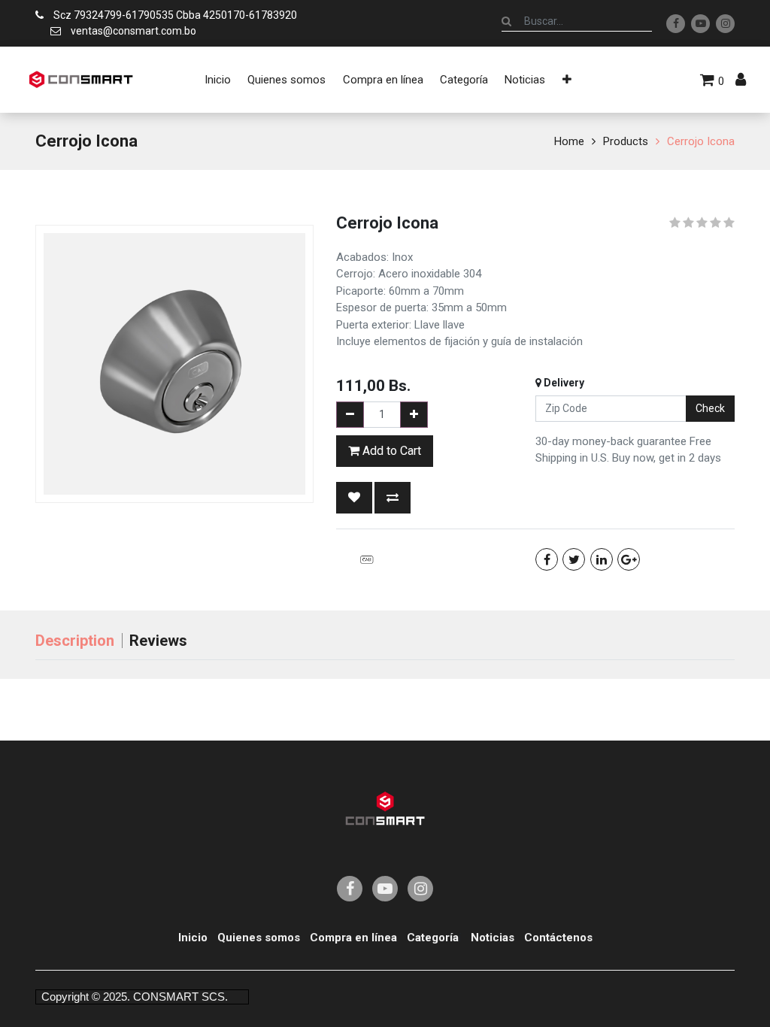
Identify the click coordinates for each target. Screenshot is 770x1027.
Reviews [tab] (158, 641)
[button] (567, 80)
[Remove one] (350, 414)
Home (569, 141)
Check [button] (710, 408)
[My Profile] (740, 79)
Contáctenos (558, 937)
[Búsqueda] (506, 21)
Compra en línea (353, 937)
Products (625, 141)
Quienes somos (258, 937)
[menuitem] (217, 80)
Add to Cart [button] (390, 451)
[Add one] (414, 414)
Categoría (433, 937)
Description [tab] (74, 641)
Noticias (492, 937)
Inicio (193, 937)
